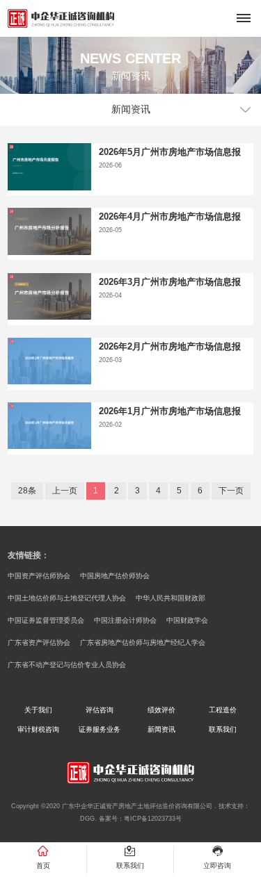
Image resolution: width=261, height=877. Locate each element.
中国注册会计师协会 (125, 620)
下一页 (231, 490)
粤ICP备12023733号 (153, 818)
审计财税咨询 (38, 729)
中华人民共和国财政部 (170, 598)
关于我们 (38, 710)
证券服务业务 (99, 729)
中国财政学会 (187, 620)
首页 (43, 865)
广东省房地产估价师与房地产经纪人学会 (142, 642)
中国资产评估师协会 (39, 576)
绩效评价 (161, 710)
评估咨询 (99, 710)
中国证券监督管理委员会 (46, 620)
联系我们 (223, 729)
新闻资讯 (161, 729)
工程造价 (223, 710)
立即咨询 (217, 865)
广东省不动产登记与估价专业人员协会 (67, 665)
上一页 (64, 490)
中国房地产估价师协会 (115, 576)
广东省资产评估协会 (39, 642)
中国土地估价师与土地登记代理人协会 (67, 598)
